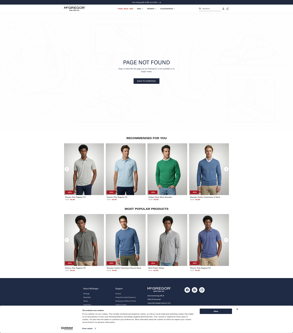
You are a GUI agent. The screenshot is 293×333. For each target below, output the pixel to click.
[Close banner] (237, 309)
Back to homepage (146, 81)
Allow (216, 311)
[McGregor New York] (74, 9)
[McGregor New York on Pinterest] (194, 290)
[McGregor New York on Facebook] (187, 290)
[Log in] (223, 8)
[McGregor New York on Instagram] (202, 290)
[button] (210, 9)
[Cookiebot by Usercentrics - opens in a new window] (67, 328)
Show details (87, 328)
